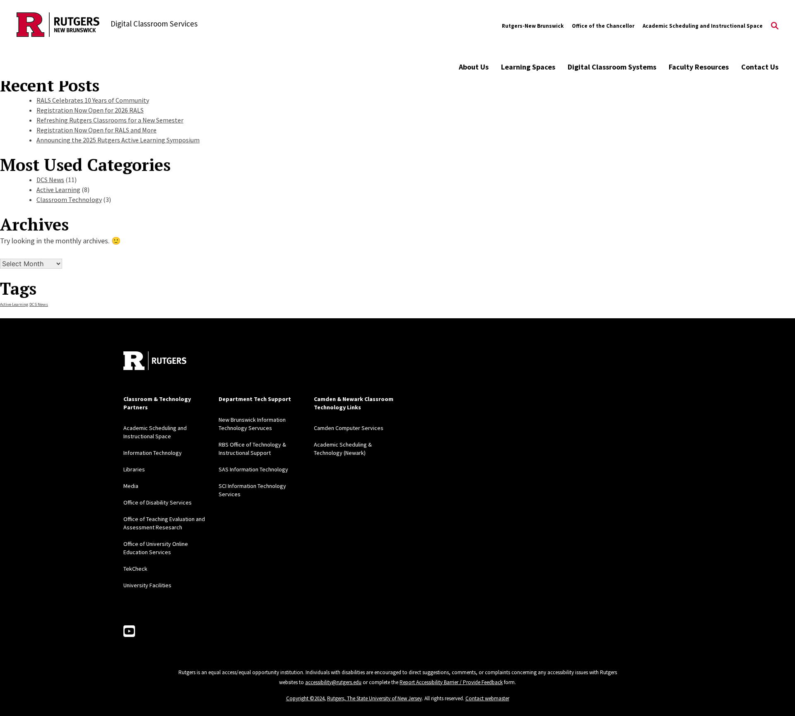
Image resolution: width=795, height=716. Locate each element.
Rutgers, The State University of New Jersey (374, 698)
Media (130, 486)
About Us (474, 67)
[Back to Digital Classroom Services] (58, 25)
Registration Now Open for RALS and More (96, 130)
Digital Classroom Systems (612, 67)
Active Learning (58, 189)
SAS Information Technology (253, 469)
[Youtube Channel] (129, 632)
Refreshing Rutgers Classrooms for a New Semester (109, 120)
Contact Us (759, 67)
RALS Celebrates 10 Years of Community (92, 100)
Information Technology (152, 453)
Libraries (134, 469)
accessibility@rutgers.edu (333, 682)
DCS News (50, 179)
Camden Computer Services (348, 428)
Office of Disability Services (157, 502)
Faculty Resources (699, 67)
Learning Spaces (528, 67)
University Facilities (147, 585)
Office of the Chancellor (603, 25)
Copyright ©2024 (305, 698)
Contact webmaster (487, 698)
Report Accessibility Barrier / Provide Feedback (451, 682)
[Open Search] (774, 26)
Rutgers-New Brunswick (533, 25)
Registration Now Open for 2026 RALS (90, 110)
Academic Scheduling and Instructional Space (703, 25)
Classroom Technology (69, 199)
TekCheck (135, 568)
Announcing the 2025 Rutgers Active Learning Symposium (118, 140)
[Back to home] (154, 360)
